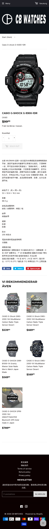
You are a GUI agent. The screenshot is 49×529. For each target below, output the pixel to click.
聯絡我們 (24, 465)
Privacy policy (24, 475)
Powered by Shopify (34, 514)
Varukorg (43, 3)
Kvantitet (6, 133)
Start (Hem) (7, 37)
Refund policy (24, 472)
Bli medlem (40, 494)
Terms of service (24, 469)
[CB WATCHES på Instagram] (26, 507)
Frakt (4, 126)
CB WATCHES (17, 514)
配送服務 (24, 462)
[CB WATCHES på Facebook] (21, 507)
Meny (7, 3)
